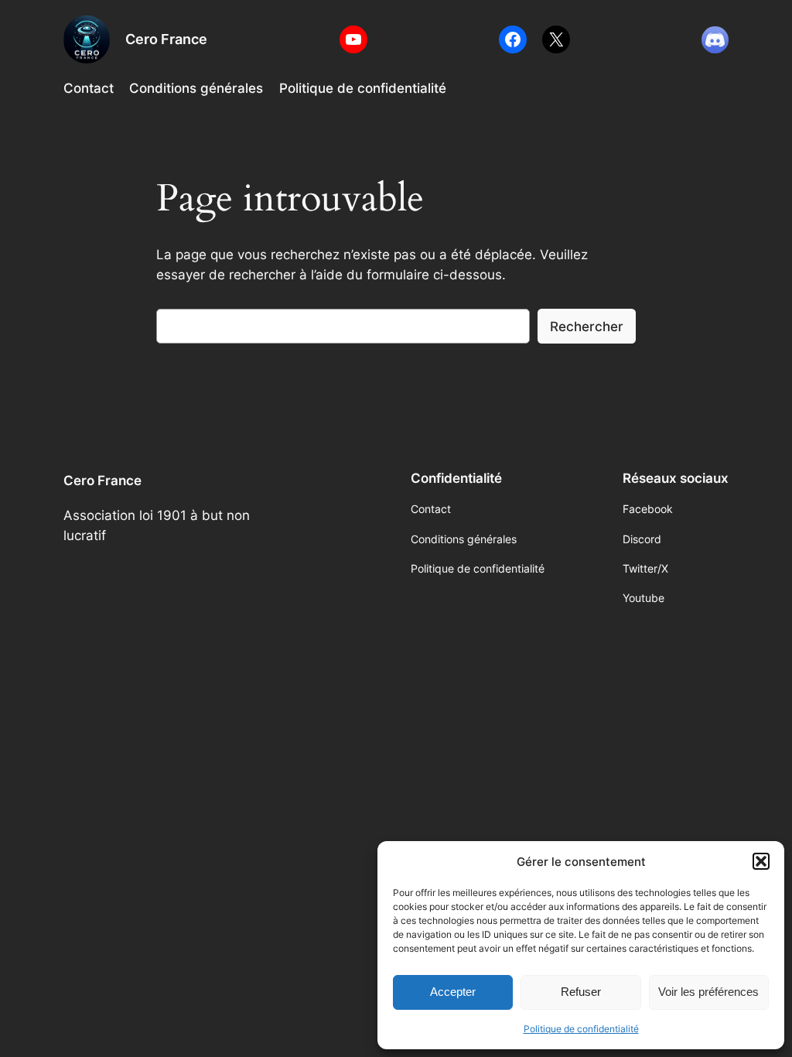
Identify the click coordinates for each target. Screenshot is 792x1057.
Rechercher (586, 326)
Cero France (166, 39)
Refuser (581, 991)
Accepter (453, 991)
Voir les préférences (708, 991)
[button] (761, 861)
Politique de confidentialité (581, 1029)
